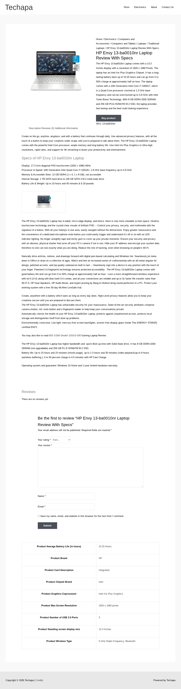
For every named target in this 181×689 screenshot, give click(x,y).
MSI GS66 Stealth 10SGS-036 (65, 335)
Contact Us (168, 7)
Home (99, 39)
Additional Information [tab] (66, 128)
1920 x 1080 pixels (108, 605)
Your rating (44, 439)
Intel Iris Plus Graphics (111, 593)
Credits (39, 680)
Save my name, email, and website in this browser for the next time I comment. (82, 516)
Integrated (104, 570)
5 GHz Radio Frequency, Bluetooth (117, 641)
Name (42, 496)
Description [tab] (35, 128)
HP (100, 558)
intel (101, 582)
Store (126, 7)
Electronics (140, 7)
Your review (45, 445)
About (154, 7)
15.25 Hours (105, 546)
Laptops (142, 43)
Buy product (109, 118)
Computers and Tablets (123, 43)
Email (41, 506)
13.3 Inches (105, 629)
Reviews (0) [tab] (48, 128)
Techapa (19, 7)
